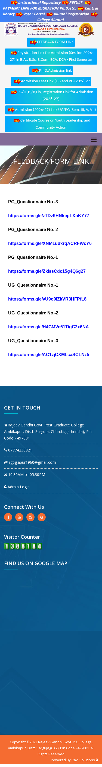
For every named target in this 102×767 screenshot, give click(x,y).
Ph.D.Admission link (55, 71)
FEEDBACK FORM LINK (55, 42)
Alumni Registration (71, 13)
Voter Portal (34, 13)
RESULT (76, 2)
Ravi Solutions (83, 759)
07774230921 (19, 450)
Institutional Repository (39, 2)
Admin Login (18, 486)
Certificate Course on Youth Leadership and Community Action (55, 124)
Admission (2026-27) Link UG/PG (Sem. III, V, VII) (55, 110)
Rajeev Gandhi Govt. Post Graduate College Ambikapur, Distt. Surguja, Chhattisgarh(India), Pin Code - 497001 (48, 431)
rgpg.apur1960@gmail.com (32, 462)
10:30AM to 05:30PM (26, 474)
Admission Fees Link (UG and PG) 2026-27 (55, 81)
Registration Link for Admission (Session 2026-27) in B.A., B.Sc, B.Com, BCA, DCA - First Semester (51, 56)
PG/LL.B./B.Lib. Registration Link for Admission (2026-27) (55, 95)
